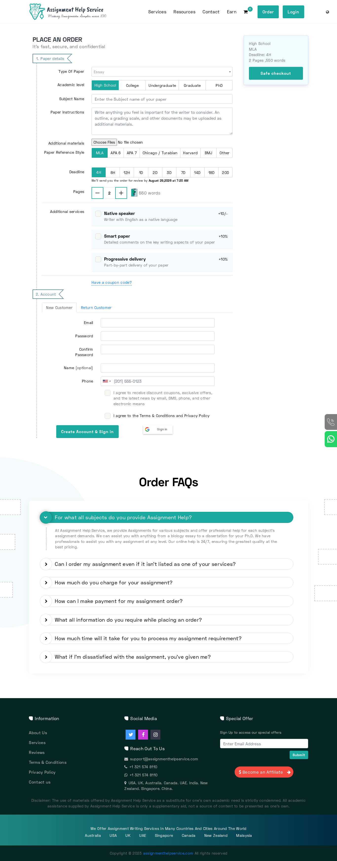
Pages (78, 191)
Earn (231, 11)
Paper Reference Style (64, 152)
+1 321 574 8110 (143, 767)
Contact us (40, 782)
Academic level (70, 84)
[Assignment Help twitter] (130, 735)
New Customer (59, 307)
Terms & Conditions (47, 762)
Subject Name (71, 98)
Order (268, 11)
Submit (299, 755)
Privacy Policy (42, 772)
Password (84, 336)
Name (78, 367)
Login (293, 11)
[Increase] (121, 193)
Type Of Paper (71, 71)
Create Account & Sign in (87, 431)
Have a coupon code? (112, 282)
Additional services (67, 211)
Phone (87, 381)
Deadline (76, 172)
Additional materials (66, 143)
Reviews (37, 752)
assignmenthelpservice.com (168, 853)
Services (37, 742)
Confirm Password (84, 352)
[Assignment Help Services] (75, 12)
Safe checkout (276, 73)
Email (88, 322)
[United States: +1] (106, 381)
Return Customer (96, 307)
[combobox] (162, 71)
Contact (211, 11)
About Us (38, 732)
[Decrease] (97, 193)
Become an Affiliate (263, 772)
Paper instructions (67, 112)
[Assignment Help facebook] (143, 735)
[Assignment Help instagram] (155, 735)
